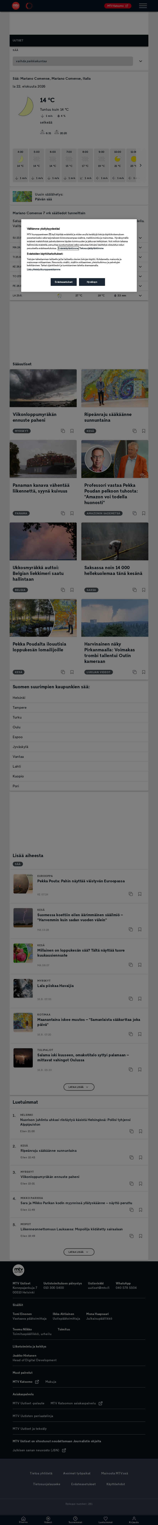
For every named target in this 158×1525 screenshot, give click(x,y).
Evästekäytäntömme (68, 248)
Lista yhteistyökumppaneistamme (43, 269)
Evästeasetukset (64, 282)
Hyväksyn (92, 282)
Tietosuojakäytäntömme (91, 248)
